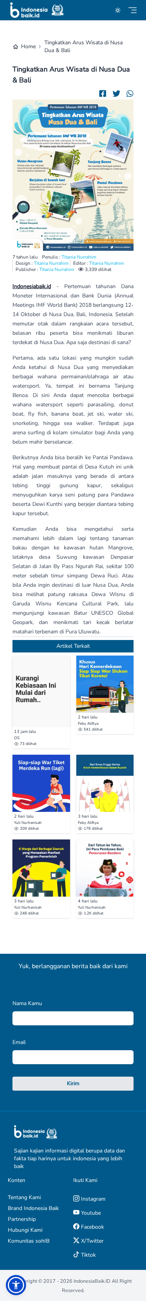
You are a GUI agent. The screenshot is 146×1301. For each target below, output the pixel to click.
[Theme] (118, 10)
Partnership (22, 1219)
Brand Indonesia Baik (33, 1208)
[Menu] (132, 10)
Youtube (90, 1213)
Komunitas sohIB (28, 1241)
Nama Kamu (27, 1003)
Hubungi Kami (25, 1230)
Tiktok (87, 1255)
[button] (16, 1285)
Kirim (73, 1083)
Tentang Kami (24, 1197)
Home (28, 46)
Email (19, 1042)
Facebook (91, 1227)
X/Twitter (91, 1241)
